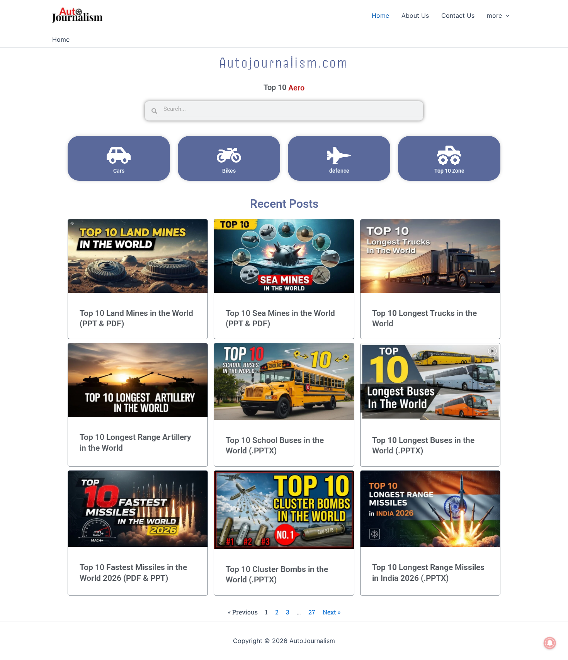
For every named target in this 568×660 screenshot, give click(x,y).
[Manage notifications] (550, 643)
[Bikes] (229, 155)
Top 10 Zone (449, 171)
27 (311, 612)
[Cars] (119, 155)
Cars (118, 171)
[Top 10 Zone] (449, 155)
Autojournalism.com (284, 62)
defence (339, 171)
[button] (506, 15)
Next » (331, 612)
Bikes (229, 171)
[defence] (339, 155)
